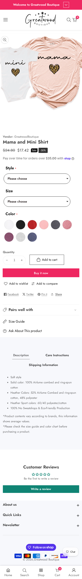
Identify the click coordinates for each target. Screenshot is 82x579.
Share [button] (58, 294)
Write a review (41, 489)
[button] (41, 309)
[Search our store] (69, 19)
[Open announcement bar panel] (66, 5)
